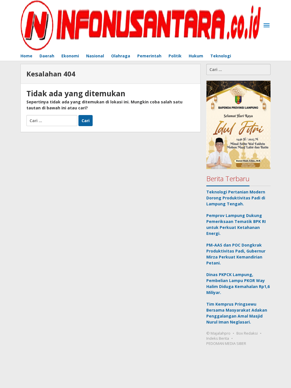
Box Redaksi (247, 333)
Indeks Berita (217, 338)
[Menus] (267, 25)
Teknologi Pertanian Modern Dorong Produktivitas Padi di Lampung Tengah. (235, 197)
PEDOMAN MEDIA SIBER (226, 343)
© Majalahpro (218, 333)
